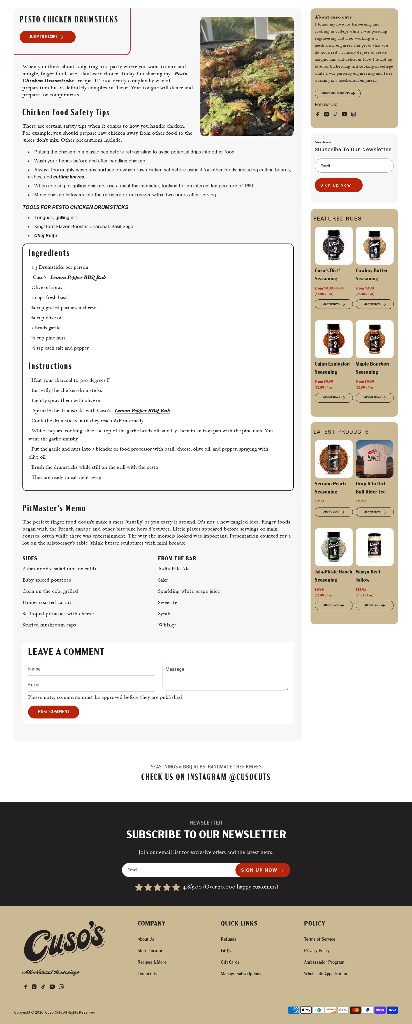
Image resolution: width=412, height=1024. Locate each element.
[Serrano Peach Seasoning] (334, 459)
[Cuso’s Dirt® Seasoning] (334, 246)
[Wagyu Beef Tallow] (375, 547)
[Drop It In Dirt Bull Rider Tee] (375, 459)
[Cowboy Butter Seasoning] (375, 246)
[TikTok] (337, 113)
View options (331, 304)
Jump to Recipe (43, 37)
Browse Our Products (335, 93)
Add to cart (331, 511)
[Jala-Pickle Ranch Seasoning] (334, 547)
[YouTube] (346, 113)
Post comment (54, 712)
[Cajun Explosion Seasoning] (334, 339)
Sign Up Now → (338, 185)
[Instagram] (328, 113)
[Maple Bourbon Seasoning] (375, 339)
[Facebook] (319, 113)
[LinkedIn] (355, 113)
